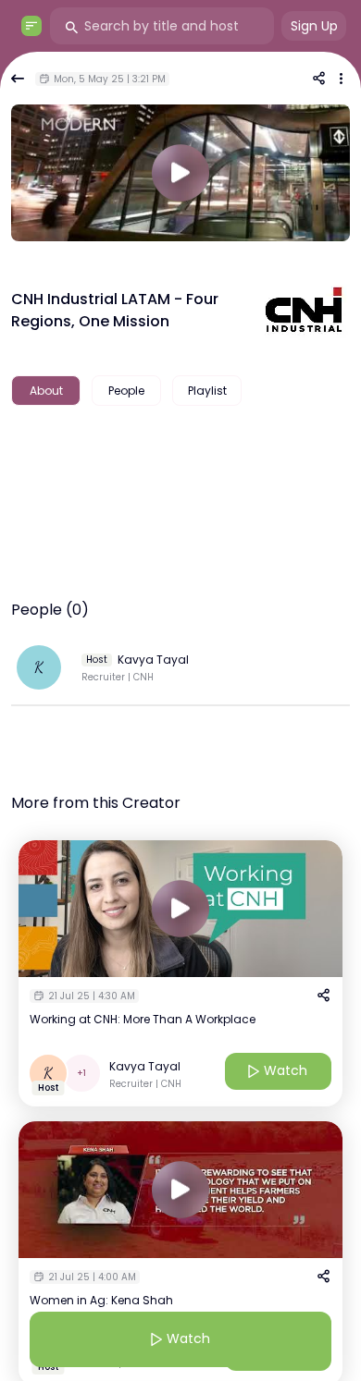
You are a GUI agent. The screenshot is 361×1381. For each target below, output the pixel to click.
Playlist (207, 390)
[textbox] (180, 450)
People (126, 390)
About (46, 390)
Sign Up (314, 26)
